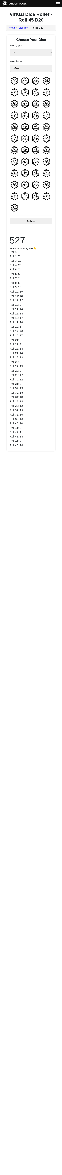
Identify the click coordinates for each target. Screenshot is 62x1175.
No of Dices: (16, 45)
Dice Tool (23, 28)
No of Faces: (16, 61)
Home (12, 28)
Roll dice (31, 221)
